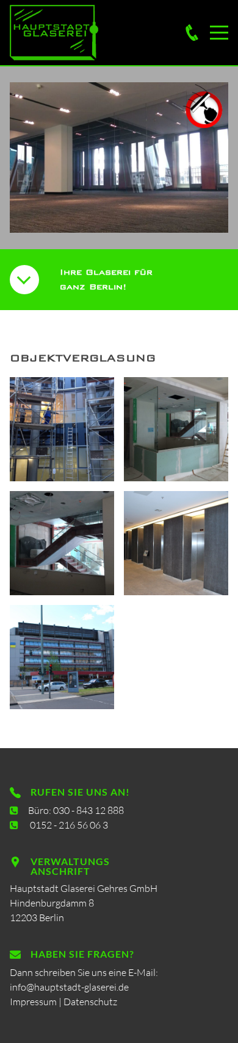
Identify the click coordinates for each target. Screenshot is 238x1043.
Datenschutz (90, 1001)
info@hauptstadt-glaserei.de (69, 987)
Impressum (33, 1001)
